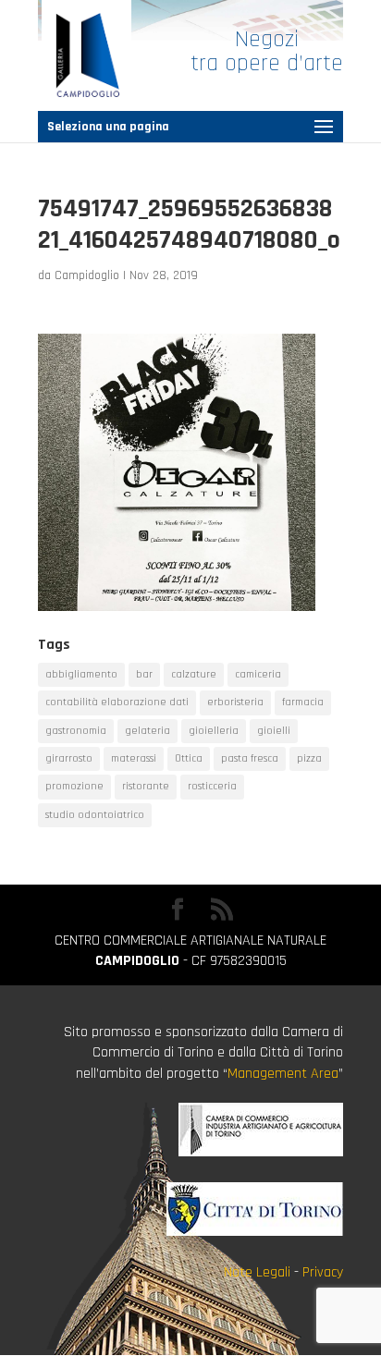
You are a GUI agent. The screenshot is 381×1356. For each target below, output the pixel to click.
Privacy (322, 1272)
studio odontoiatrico (94, 815)
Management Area (282, 1073)
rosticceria (212, 786)
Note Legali (257, 1272)
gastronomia (75, 731)
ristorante (145, 786)
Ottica (189, 758)
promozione (74, 786)
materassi (133, 758)
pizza (309, 758)
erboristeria (235, 702)
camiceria (258, 674)
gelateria (147, 731)
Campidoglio (87, 275)
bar (144, 674)
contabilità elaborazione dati (117, 702)
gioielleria (214, 731)
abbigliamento (81, 674)
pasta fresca (249, 758)
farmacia (303, 702)
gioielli (273, 731)
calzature (193, 674)
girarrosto (68, 758)
